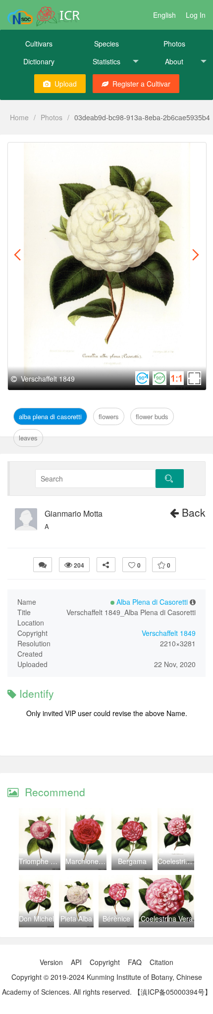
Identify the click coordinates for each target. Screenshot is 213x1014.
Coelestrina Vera (184, 861)
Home (19, 117)
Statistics (106, 61)
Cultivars (39, 43)
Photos (174, 43)
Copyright (105, 962)
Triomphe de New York (54, 861)
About (174, 61)
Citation (161, 962)
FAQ (135, 962)
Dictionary (38, 61)
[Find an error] (42, 564)
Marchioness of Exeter (100, 861)
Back (192, 512)
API (76, 962)
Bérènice (116, 918)
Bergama (132, 861)
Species (106, 43)
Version (51, 962)
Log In (196, 15)
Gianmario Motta (74, 513)
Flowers (116, 153)
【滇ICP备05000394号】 (173, 992)
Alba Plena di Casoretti (56, 153)
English (164, 15)
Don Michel (36, 918)
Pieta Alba (76, 918)
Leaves (28, 437)
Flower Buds (152, 416)
